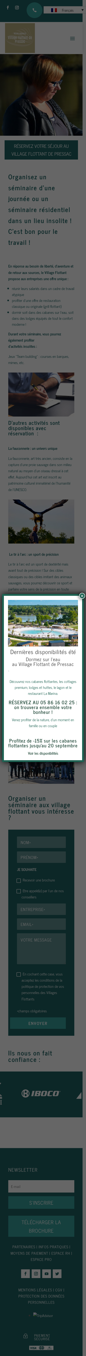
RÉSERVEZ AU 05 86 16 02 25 (42, 702)
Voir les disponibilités (43, 753)
